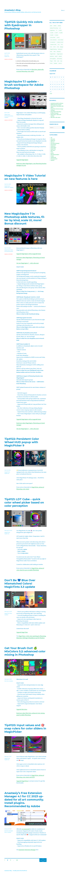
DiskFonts (53, 140)
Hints (51, 51)
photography (53, 58)
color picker (52, 37)
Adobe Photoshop (54, 28)
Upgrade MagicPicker (22, 781)
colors (58, 37)
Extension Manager (8, 830)
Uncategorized (54, 158)
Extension (60, 49)
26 (17, 860)
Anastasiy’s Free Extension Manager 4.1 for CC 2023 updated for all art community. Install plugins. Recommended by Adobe (24, 799)
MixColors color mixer (55, 117)
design (61, 46)
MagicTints (6, 613)
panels (60, 56)
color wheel (60, 39)
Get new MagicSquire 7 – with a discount (27, 263)
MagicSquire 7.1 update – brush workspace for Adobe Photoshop (23, 85)
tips (61, 60)
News (11, 249)
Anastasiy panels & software (57, 103)
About (63, 10)
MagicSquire (7, 114)
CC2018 (60, 32)
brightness (52, 30)
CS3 (58, 44)
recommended (26, 829)
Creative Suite (53, 44)
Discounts (53, 139)
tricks (51, 63)
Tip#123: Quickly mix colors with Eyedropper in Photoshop (23, 25)
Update (55, 63)
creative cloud (60, 42)
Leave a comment (8, 59)
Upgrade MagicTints (22, 632)
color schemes (53, 39)
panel (56, 56)
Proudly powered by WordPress (20, 870)
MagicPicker (7, 472)
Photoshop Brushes (8, 115)
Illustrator (59, 51)
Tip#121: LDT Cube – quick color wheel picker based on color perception (24, 502)
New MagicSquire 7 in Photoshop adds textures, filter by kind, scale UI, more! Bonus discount (24, 218)
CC (56, 30)
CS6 (58, 46)
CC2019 (51, 35)
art (60, 28)
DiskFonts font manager (56, 104)
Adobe (59, 25)
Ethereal (52, 142)
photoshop (59, 58)
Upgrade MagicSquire (22, 159)
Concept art (52, 42)
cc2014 (60, 30)
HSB (54, 51)
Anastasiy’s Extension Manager (27, 849)
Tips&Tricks (6, 56)
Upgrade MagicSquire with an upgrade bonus (28, 253)
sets (58, 60)
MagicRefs (53, 146)
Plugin (51, 60)
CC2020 (56, 35)
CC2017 (56, 32)
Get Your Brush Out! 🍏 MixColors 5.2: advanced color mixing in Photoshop (24, 651)
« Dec (51, 93)
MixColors (6, 55)
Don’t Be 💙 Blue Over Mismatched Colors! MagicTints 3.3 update (19, 583)
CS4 (62, 44)
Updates (6, 117)
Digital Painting (53, 49)
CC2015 (51, 32)
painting (52, 56)
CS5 (51, 46)
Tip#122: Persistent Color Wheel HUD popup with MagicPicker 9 (21, 442)
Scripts (52, 156)
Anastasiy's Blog (12, 10)
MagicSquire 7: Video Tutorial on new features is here (25, 177)
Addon (55, 25)
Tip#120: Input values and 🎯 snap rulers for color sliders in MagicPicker (25, 728)
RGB (55, 60)
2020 (51, 25)
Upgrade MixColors (21, 709)
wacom (60, 63)
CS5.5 (54, 46)
